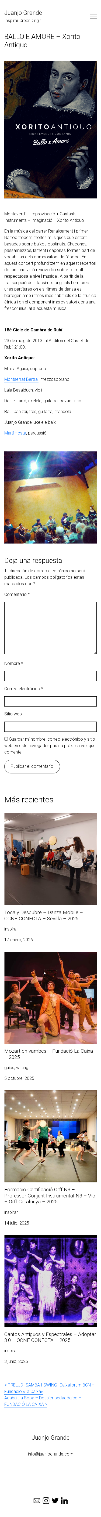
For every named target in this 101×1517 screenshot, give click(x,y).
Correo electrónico (23, 688)
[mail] (36, 1500)
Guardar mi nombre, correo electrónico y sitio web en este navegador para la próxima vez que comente (50, 746)
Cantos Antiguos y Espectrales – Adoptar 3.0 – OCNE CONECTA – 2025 (48, 1241)
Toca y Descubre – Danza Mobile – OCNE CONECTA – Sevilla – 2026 (43, 819)
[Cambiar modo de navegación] (93, 16)
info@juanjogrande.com (50, 1454)
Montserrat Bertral (21, 379)
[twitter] (55, 1500)
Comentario (17, 594)
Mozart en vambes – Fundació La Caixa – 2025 (49, 954)
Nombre (13, 663)
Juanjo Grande (23, 12)
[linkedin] (64, 1500)
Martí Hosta (15, 433)
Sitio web (13, 713)
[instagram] (46, 1500)
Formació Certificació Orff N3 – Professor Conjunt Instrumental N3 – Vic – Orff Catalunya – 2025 (49, 1100)
